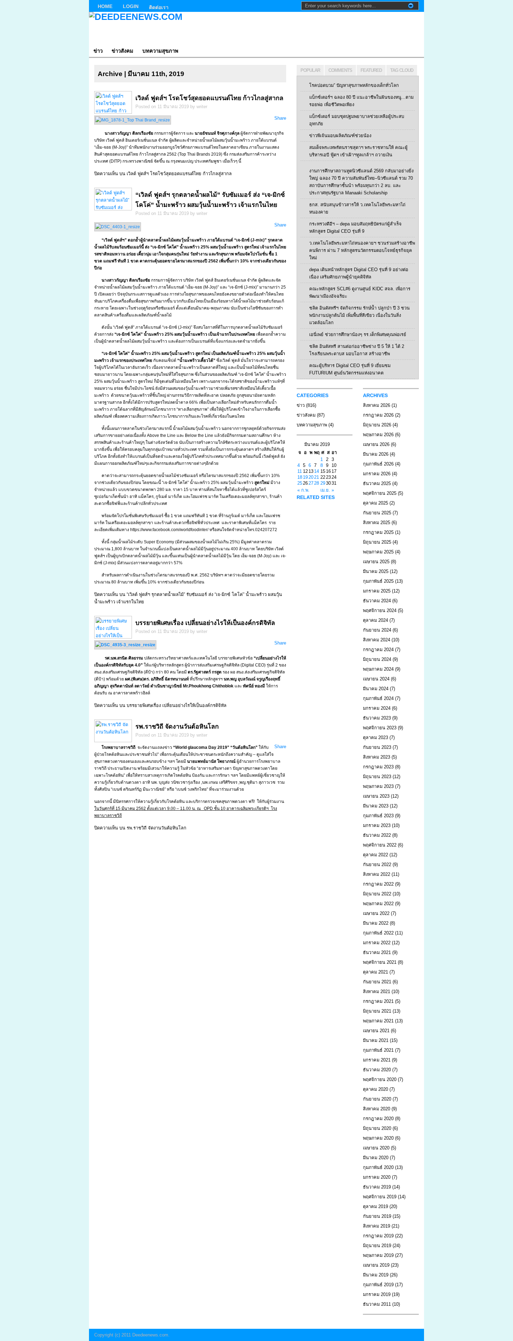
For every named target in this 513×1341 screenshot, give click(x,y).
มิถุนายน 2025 (377, 542)
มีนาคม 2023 (375, 806)
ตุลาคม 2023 (375, 737)
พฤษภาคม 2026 (378, 434)
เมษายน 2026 (376, 444)
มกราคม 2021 (377, 1060)
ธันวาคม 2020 (377, 1069)
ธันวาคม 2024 (377, 600)
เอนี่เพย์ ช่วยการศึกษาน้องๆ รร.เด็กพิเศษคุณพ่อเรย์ (357, 334)
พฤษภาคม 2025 (378, 551)
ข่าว (98, 51)
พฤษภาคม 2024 (378, 669)
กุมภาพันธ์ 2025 (378, 581)
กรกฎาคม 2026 (378, 415)
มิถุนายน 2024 (377, 659)
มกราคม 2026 (377, 473)
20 (310, 477)
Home (105, 6)
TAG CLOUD (401, 70)
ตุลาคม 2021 (375, 972)
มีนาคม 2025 (375, 571)
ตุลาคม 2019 (375, 1206)
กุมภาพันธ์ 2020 (378, 1167)
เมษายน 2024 (376, 678)
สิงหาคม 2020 (376, 1108)
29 (322, 483)
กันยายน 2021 (377, 981)
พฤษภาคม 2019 (378, 1255)
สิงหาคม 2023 (376, 757)
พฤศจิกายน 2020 (379, 1079)
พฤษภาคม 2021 (378, 1020)
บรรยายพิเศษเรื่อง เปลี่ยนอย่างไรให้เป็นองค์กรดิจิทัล (205, 622)
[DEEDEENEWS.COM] (157, 28)
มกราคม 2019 (377, 1294)
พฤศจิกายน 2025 (379, 493)
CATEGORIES (312, 395)
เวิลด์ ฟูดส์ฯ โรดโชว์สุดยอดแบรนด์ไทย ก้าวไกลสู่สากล (209, 98)
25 (299, 483)
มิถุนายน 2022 (377, 893)
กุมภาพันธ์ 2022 (378, 933)
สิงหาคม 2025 (376, 522)
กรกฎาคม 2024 (378, 649)
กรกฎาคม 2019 (378, 1235)
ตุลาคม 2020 (375, 1089)
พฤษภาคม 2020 (378, 1138)
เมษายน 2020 (376, 1147)
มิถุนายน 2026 (377, 424)
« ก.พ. (303, 490)
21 (316, 477)
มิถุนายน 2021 (377, 1011)
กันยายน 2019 (377, 1216)
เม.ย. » (327, 490)
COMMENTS (340, 70)
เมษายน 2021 (376, 1030)
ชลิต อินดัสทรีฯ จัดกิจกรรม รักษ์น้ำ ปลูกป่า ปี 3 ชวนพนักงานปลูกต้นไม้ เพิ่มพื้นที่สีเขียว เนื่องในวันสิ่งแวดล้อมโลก (359, 315)
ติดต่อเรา (159, 7)
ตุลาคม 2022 (375, 854)
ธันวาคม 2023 (377, 718)
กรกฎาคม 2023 (378, 766)
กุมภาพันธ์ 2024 (378, 698)
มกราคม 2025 (377, 591)
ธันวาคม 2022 (377, 835)
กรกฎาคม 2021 (378, 1001)
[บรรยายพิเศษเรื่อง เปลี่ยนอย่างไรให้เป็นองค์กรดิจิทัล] (125, 644)
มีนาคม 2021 (375, 1040)
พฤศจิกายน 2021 (379, 962)
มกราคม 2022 (377, 942)
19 (305, 477)
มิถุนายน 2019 (377, 1245)
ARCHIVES (375, 395)
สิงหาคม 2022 (376, 874)
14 (316, 471)
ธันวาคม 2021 (377, 952)
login (131, 6)
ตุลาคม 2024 (375, 620)
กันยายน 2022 (377, 864)
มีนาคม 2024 (375, 688)
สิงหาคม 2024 (376, 639)
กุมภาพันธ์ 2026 (378, 464)
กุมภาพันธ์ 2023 (378, 815)
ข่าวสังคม (122, 51)
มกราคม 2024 (377, 708)
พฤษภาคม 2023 (378, 786)
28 (316, 483)
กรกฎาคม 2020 (378, 1118)
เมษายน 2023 (376, 796)
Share (280, 118)
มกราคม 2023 (377, 825)
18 (299, 477)
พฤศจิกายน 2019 (379, 1196)
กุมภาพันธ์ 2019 (378, 1284)
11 (299, 471)
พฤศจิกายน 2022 (379, 845)
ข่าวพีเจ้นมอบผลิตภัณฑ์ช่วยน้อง (340, 135)
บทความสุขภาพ (160, 51)
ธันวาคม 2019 (377, 1187)
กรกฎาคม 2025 (378, 532)
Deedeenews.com (150, 1335)
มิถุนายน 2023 (377, 776)
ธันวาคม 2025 (377, 483)
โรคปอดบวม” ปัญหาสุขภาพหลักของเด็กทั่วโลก (354, 85)
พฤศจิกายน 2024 (379, 610)
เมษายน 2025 (376, 561)
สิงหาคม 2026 (376, 405)
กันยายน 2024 (377, 630)
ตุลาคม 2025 (375, 503)
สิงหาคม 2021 (376, 991)
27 (310, 483)
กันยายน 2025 (377, 512)
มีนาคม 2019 (375, 1274)
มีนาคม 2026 (375, 454)
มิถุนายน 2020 (377, 1128)
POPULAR (310, 70)
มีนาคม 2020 (375, 1157)
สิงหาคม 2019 (376, 1226)
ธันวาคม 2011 (377, 1304)
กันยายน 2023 (377, 747)
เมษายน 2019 (376, 1265)
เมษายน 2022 (376, 913)
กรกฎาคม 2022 (378, 884)
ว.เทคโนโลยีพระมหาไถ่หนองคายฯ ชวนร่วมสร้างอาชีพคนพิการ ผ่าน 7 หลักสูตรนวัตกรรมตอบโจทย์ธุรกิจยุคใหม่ (362, 250)
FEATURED (371, 70)
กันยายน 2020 (377, 1099)
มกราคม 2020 (377, 1177)
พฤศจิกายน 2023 (379, 727)
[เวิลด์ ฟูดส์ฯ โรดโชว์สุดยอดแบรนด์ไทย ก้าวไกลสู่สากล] (132, 120)
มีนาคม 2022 (375, 923)
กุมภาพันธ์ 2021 (378, 1050)
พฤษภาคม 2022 (378, 903)
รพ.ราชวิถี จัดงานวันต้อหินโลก (177, 726)
